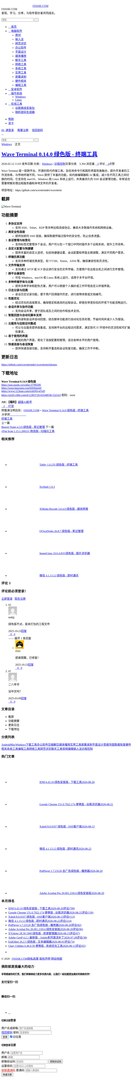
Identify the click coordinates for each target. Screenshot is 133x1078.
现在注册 (20, 598)
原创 (18, 35)
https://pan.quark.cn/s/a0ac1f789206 (21, 384)
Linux (18, 99)
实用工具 (20, 72)
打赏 (10, 406)
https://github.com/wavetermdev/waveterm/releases (29, 364)
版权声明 (44, 958)
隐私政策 (33, 958)
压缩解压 (53, 744)
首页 (12, 26)
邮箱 (4, 1057)
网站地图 (56, 958)
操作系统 (15, 93)
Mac (13, 744)
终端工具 (6, 418)
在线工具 (15, 103)
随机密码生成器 (25, 112)
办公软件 (20, 47)
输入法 (19, 39)
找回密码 (37, 130)
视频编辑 (67, 748)
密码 (16, 1032)
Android (6, 744)
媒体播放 (20, 55)
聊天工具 (20, 60)
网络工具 (20, 64)
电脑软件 (15, 30)
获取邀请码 (8, 1070)
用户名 (5, 1052)
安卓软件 (15, 89)
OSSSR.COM (40, 6)
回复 (24, 631)
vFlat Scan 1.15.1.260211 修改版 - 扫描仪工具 (28, 431)
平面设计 (20, 51)
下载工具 (31, 744)
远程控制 (59, 163)
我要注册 (22, 130)
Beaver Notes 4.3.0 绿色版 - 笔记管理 (23, 427)
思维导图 (108, 744)
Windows (20, 96)
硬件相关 (20, 80)
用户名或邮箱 (9, 1028)
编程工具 (20, 85)
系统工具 (20, 68)
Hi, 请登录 (7, 130)
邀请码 (20, 1070)
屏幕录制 (20, 76)
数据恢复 (120, 744)
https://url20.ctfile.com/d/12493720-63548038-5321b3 (31, 395)
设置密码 (6, 1065)
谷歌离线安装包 (25, 108)
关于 (11, 123)
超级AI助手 (25, 402)
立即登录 (6, 598)
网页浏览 (20, 43)
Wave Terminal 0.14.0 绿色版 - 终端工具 (49, 154)
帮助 (11, 119)
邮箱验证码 (8, 1061)
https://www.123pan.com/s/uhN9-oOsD (23, 391)
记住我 (17, 1036)
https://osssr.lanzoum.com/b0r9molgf (21, 388)
